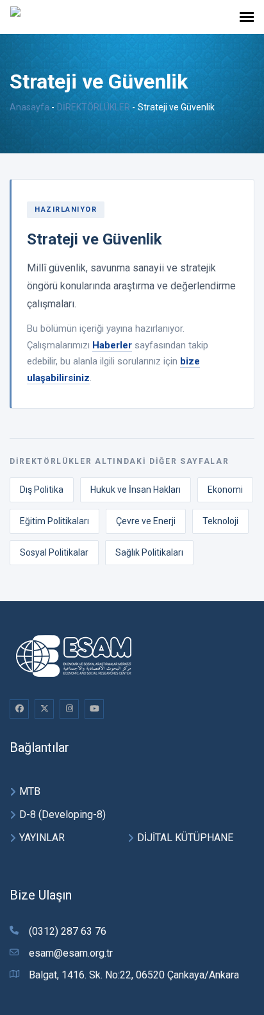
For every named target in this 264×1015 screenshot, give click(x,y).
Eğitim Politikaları (54, 521)
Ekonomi (225, 489)
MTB (29, 791)
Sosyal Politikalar (54, 552)
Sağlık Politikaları (149, 552)
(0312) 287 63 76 (67, 931)
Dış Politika (41, 489)
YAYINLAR (42, 838)
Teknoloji (220, 521)
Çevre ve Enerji (146, 521)
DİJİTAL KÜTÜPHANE (185, 838)
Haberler (112, 345)
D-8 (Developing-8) (62, 814)
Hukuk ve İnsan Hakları (135, 489)
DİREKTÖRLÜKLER (93, 107)
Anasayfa (29, 107)
